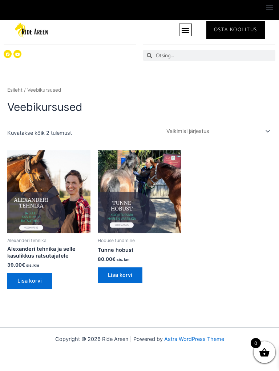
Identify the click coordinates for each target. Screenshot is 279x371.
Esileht (15, 90)
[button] (269, 7)
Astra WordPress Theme (194, 339)
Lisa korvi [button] (29, 281)
